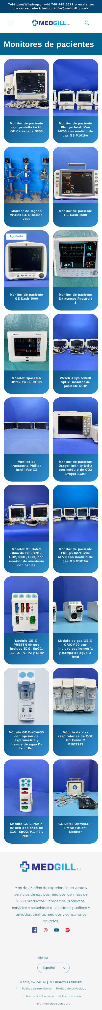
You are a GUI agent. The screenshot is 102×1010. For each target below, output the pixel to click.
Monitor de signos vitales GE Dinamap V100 (26, 215)
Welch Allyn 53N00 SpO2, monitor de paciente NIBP (75, 382)
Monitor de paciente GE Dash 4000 (26, 296)
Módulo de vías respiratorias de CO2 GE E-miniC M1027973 (75, 738)
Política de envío (70, 996)
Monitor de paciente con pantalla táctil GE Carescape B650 (26, 127)
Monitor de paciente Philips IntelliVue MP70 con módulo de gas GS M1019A (75, 555)
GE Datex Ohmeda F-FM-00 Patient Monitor (75, 828)
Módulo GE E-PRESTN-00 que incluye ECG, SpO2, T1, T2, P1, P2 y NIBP (26, 647)
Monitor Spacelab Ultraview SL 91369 (26, 380)
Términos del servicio (40, 996)
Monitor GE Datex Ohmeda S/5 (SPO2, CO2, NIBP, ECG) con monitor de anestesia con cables (26, 557)
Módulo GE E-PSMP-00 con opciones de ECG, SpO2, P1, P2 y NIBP (27, 830)
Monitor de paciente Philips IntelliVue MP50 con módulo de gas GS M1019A (75, 129)
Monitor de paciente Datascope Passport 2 (75, 298)
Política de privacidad (71, 988)
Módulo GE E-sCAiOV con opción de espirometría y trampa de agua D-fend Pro (26, 740)
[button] (9, 23)
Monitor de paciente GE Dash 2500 (75, 213)
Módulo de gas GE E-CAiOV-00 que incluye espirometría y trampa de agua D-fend (75, 649)
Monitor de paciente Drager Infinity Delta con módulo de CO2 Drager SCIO (75, 468)
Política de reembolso (37, 988)
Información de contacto (53, 1003)
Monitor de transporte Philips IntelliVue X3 (26, 465)
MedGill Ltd (38, 982)
